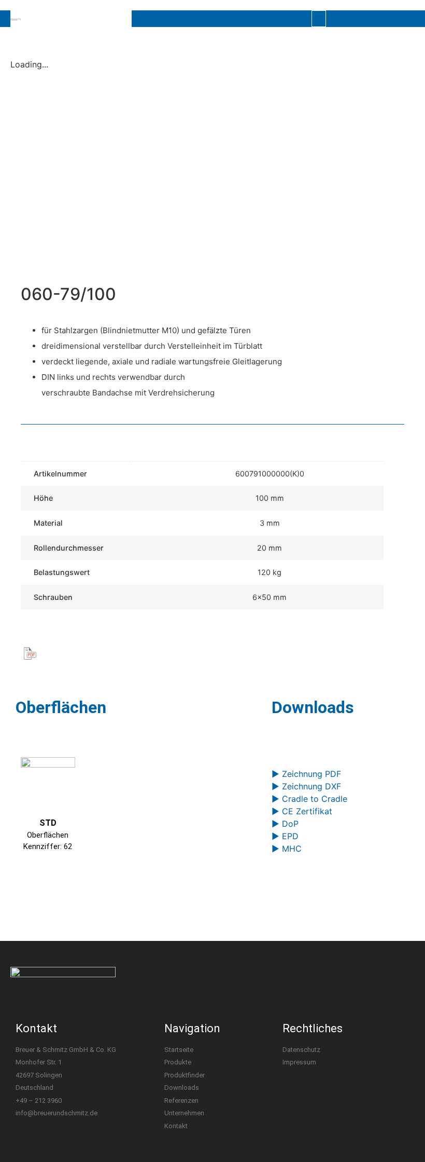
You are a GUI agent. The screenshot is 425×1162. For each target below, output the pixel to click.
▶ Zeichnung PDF (306, 774)
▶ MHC (287, 848)
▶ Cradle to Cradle (309, 799)
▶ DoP (285, 823)
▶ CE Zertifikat (302, 811)
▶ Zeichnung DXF (306, 786)
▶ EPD (285, 836)
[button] (318, 18)
